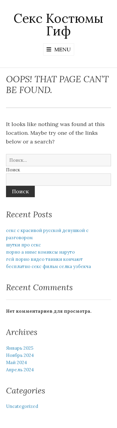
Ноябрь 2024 (20, 355)
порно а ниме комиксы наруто (40, 252)
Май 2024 (16, 362)
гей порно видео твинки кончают (44, 259)
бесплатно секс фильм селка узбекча (48, 266)
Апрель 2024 (20, 369)
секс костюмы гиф (59, 24)
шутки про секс (23, 245)
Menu (62, 49)
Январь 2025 (19, 348)
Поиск (13, 170)
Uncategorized (22, 406)
